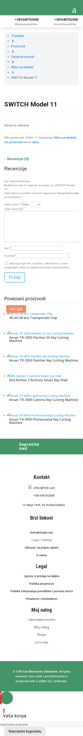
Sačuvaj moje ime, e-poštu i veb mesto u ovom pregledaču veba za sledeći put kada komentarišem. (37, 265)
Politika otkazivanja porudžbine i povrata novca (41, 591)
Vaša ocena (12, 204)
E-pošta (10, 256)
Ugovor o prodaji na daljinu (41, 576)
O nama (41, 555)
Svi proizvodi (13, 142)
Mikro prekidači (65, 137)
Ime (7, 248)
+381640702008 (43, 495)
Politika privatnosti (41, 584)
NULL (36, 142)
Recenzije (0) (18, 159)
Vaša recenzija (14, 209)
